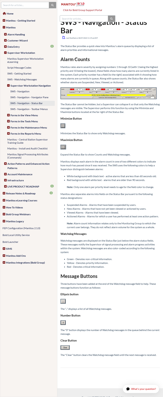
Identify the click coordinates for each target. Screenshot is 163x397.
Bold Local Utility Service (16, 234)
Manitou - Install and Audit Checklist (27, 148)
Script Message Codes (19, 67)
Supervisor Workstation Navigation (31, 85)
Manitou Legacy (15, 221)
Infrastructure (15, 180)
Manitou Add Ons (16, 255)
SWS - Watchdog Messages (22, 79)
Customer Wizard (17, 40)
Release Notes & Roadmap (29, 193)
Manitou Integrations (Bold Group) (25, 262)
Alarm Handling (16, 34)
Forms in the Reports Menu (26, 133)
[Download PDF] (64, 37)
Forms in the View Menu (24, 115)
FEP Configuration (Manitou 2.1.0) (21, 228)
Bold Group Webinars (18, 214)
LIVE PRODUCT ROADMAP (30, 186)
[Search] (111, 18)
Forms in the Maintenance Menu (29, 127)
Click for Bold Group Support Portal (82, 9)
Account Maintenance (19, 174)
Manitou (11, 27)
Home (10, 13)
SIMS (9, 248)
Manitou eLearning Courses (21, 200)
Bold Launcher (10, 241)
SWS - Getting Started (19, 73)
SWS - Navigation (19, 91)
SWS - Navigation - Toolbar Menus (29, 108)
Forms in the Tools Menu (24, 121)
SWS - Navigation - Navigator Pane (29, 97)
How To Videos (14, 207)
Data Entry (30, 46)
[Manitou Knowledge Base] (74, 3)
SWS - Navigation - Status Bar (26, 103)
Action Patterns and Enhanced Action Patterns (28, 166)
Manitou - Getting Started (20, 20)
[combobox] (84, 18)
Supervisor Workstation (21, 52)
